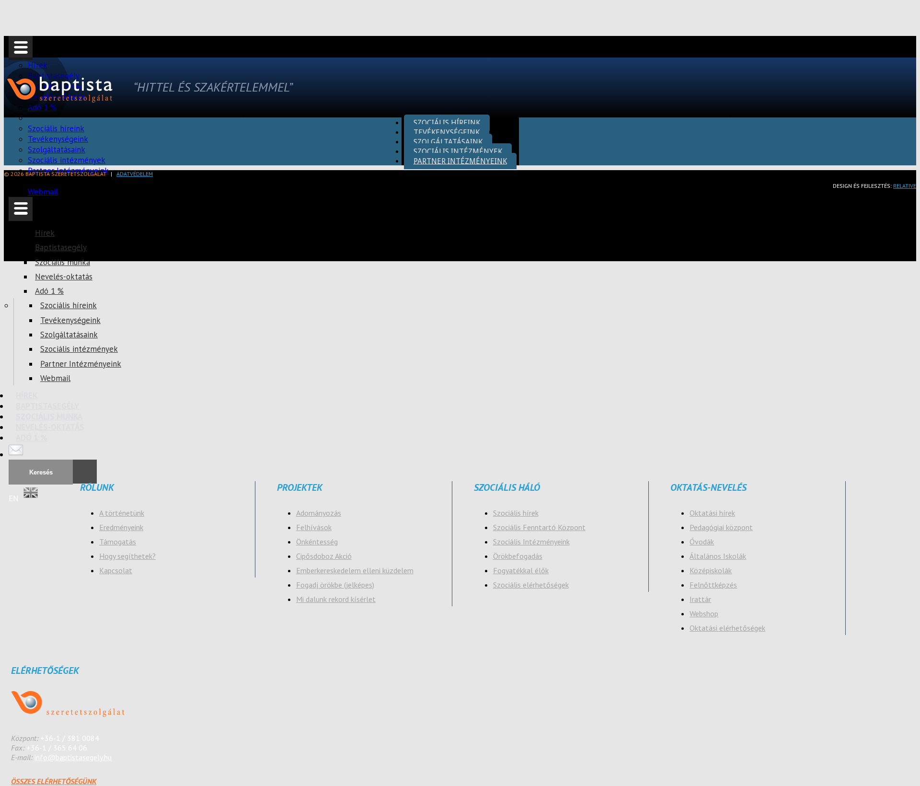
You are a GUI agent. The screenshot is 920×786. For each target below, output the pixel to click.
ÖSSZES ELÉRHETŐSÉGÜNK (53, 781)
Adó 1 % (49, 291)
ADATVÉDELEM (134, 173)
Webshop (704, 613)
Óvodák (702, 541)
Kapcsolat (115, 570)
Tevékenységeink (70, 320)
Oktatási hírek (712, 513)
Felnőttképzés (713, 585)
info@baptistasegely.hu (73, 757)
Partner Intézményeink (80, 363)
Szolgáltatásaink (69, 334)
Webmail (43, 191)
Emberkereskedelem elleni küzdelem (355, 570)
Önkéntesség (317, 541)
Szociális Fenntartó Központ (539, 527)
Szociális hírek (516, 513)
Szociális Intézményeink (531, 541)
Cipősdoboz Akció (324, 556)
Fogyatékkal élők (521, 570)
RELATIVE (904, 185)
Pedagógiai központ (721, 527)
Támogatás (117, 541)
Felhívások (314, 527)
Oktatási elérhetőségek (727, 628)
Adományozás (318, 513)
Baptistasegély (61, 247)
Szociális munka (62, 262)
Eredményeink (121, 527)
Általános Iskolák (718, 556)
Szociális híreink (68, 305)
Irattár (700, 599)
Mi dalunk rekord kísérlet (336, 599)
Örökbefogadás (517, 556)
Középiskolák (711, 570)
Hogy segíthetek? (127, 556)
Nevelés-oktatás (63, 276)
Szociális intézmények (79, 349)
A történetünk (121, 513)
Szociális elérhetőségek (531, 585)
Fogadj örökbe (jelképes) (335, 585)
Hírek (45, 233)
